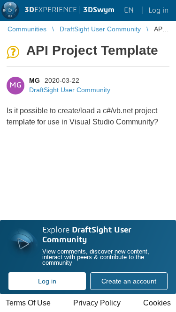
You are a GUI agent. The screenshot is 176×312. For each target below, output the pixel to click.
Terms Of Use (28, 303)
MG (34, 80)
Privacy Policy (97, 303)
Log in (47, 281)
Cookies (157, 303)
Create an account (128, 281)
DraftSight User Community (69, 90)
